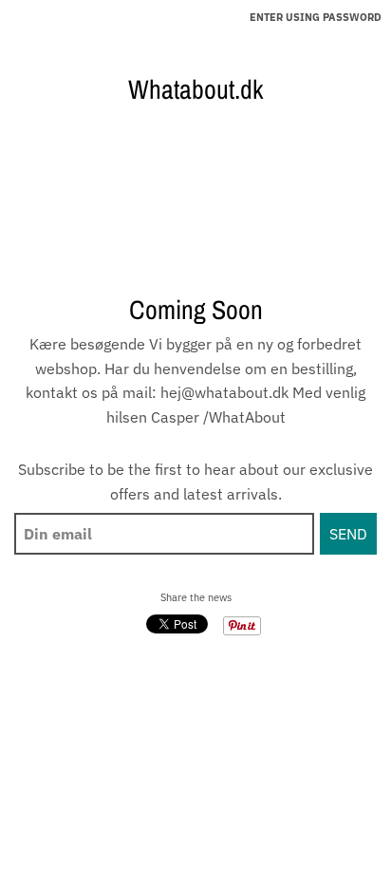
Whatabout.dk (195, 89)
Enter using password (316, 17)
